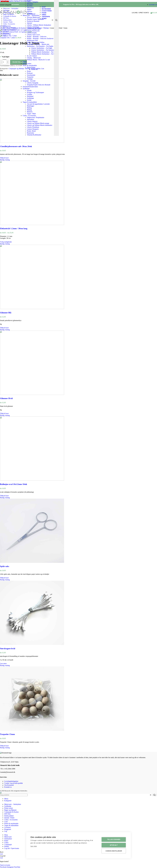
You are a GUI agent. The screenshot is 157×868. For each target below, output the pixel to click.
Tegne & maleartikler (30, 102)
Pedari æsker (27, 63)
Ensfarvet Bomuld (33, 21)
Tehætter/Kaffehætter (34, 135)
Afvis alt (114, 845)
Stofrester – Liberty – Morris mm (38, 44)
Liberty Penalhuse (33, 127)
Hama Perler (31, 67)
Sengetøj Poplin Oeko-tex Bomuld (38, 85)
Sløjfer (29, 9)
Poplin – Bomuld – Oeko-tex (36, 36)
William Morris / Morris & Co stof (38, 60)
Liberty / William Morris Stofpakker (39, 25)
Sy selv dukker (32, 56)
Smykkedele (31, 75)
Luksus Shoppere (33, 129)
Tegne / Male (31, 114)
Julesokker (30, 119)
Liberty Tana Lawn (33, 35)
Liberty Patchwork (33, 31)
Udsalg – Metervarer (34, 58)
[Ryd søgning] (52, 20)
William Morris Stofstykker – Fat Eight (44, 52)
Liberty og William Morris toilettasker (39, 125)
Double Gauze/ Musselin (35, 19)
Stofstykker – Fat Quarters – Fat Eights (40, 46)
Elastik (29, 90)
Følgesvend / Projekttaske (35, 117)
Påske (25, 62)
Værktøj (29, 79)
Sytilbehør (26, 88)
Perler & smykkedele (30, 65)
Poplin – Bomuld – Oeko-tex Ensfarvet (40, 38)
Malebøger (30, 106)
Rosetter (29, 6)
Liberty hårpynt (32, 121)
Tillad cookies (113, 839)
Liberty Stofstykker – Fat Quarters (42, 50)
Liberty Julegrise (32, 2)
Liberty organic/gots (33, 29)
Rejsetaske (30, 133)
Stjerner (29, 11)
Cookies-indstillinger (114, 851)
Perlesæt (30, 73)
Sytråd (29, 100)
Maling (29, 108)
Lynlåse (29, 94)
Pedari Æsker (31, 131)
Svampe (29, 13)
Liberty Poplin (32, 33)
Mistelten (30, 4)
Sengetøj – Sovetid (29, 81)
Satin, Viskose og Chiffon (35, 42)
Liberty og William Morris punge (38, 123)
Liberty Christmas (33, 27)
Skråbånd (30, 96)
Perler (29, 71)
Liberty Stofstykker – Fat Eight (41, 48)
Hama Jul (34, 69)
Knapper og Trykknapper (35, 92)
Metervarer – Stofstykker (31, 15)
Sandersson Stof (32, 40)
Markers (29, 112)
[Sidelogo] (13, 14)
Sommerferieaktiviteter (30, 87)
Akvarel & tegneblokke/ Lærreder (38, 104)
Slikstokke (30, 8)
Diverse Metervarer (33, 17)
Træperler (30, 77)
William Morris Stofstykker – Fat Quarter (45, 54)
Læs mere (33, 846)
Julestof (29, 23)
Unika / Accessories (29, 115)
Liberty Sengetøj (32, 83)
